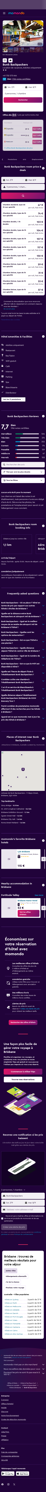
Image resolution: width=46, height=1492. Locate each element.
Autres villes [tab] (11, 1271)
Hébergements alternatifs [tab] (16, 1276)
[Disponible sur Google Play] (7, 1473)
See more (39, 895)
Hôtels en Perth (11, 1303)
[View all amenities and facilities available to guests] (43, 336)
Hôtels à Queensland (29, 1385)
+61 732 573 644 (10, 76)
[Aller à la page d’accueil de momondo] (16, 13)
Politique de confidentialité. (23, 1234)
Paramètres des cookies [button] (10, 320)
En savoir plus (9, 309)
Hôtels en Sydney (12, 1300)
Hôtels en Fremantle (12, 1324)
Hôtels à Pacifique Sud (28, 1383)
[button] (4, 13)
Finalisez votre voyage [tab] (15, 1288)
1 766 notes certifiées (21, 79)
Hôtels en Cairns (11, 1331)
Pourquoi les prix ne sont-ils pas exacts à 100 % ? (22, 1373)
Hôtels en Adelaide (12, 1310)
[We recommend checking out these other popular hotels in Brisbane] (43, 840)
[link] (28, 913)
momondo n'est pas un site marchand (20, 1365)
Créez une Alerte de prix (29, 1009)
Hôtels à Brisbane (15, 1387)
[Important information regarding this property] (43, 526)
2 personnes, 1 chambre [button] (15, 94)
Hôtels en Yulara (11, 1320)
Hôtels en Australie (13, 1385)
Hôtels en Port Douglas (14, 1317)
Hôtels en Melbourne (13, 1306)
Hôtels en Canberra (12, 1327)
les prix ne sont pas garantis (21, 1357)
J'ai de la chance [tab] (12, 1282)
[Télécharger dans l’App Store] (22, 1473)
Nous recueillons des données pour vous (22, 1369)
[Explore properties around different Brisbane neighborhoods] (43, 885)
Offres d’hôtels (12, 1383)
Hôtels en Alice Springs (14, 1334)
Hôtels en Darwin (11, 1313)
